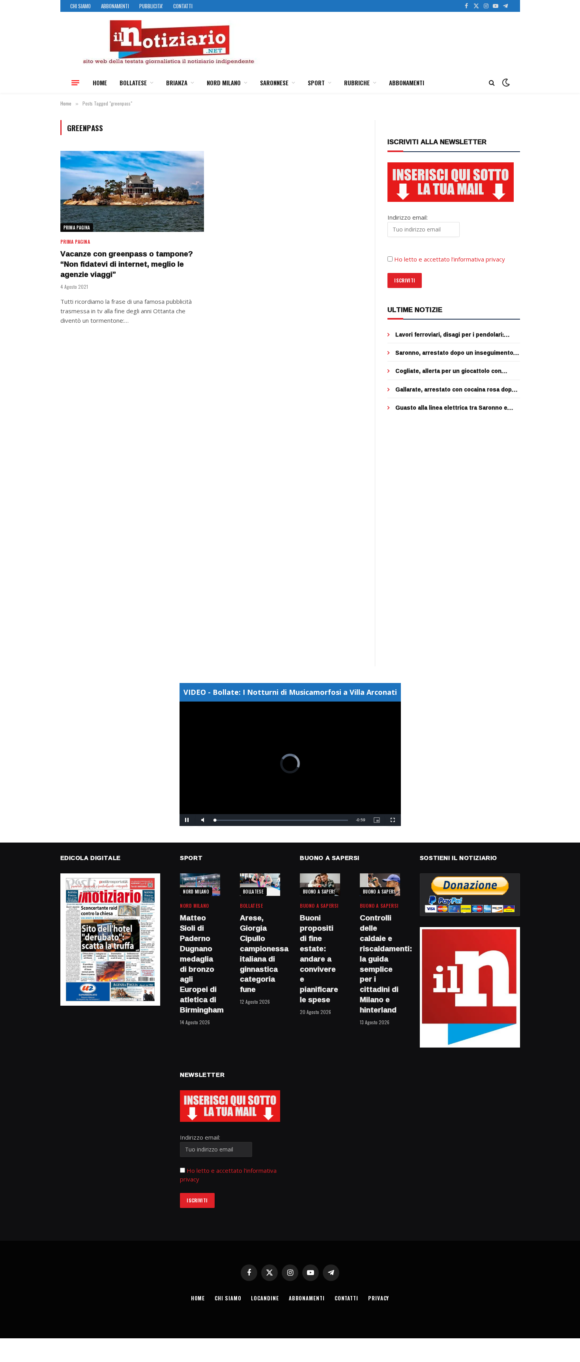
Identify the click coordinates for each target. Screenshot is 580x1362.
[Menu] (75, 82)
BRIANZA (176, 82)
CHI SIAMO (80, 6)
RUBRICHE (357, 82)
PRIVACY (378, 1298)
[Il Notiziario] (168, 42)
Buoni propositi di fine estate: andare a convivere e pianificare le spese (319, 959)
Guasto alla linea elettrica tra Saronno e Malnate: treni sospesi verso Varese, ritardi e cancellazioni (456, 408)
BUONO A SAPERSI (320, 891)
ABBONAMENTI (115, 6)
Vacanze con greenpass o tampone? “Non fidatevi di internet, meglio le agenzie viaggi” (126, 264)
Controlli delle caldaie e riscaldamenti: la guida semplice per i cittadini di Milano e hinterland (380, 964)
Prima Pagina (77, 227)
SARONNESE (274, 82)
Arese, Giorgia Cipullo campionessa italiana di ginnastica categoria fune (260, 954)
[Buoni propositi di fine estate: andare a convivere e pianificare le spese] (320, 884)
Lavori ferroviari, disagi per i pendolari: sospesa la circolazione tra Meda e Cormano (457, 335)
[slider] (281, 820)
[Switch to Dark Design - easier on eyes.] (505, 82)
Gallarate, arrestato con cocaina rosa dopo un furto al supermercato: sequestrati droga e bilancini (457, 389)
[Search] (491, 83)
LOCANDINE (265, 1298)
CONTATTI (183, 6)
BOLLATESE (133, 82)
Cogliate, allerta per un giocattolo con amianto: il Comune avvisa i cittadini (448, 371)
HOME (100, 82)
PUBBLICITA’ (151, 6)
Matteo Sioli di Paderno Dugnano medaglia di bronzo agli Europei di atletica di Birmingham (200, 964)
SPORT (316, 82)
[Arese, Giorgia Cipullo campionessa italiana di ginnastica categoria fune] (260, 884)
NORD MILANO (224, 82)
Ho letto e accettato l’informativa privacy (449, 259)
